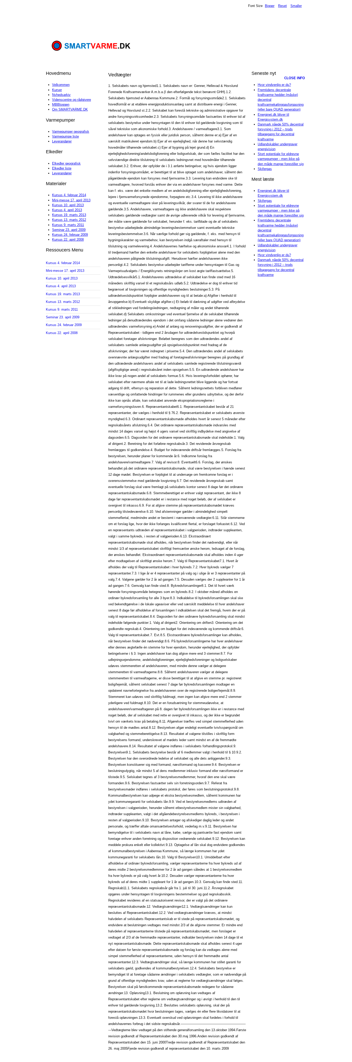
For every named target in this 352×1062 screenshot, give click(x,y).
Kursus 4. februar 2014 (69, 195)
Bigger (269, 6)
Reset (282, 6)
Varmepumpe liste (65, 136)
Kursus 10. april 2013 (68, 205)
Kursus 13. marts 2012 (69, 220)
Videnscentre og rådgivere (71, 100)
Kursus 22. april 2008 (68, 239)
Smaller (296, 6)
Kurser (57, 90)
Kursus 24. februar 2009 (70, 235)
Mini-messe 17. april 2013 (71, 200)
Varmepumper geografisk (70, 131)
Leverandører (62, 141)
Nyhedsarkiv (61, 95)
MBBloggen (60, 104)
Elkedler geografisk (66, 163)
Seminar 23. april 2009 (69, 230)
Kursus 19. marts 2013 (69, 215)
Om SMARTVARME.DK (70, 109)
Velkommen (61, 85)
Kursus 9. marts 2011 (68, 225)
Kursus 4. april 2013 (67, 210)
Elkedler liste (61, 168)
